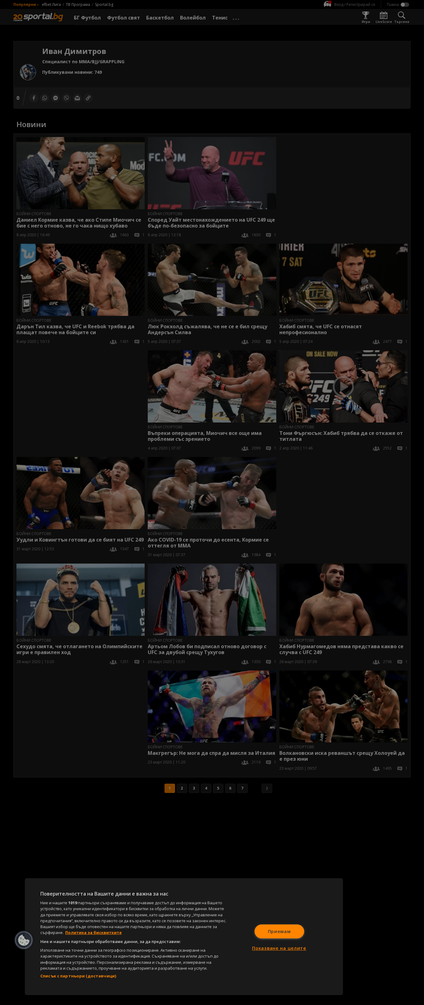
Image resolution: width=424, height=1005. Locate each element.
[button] (24, 940)
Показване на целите (279, 948)
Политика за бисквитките (93, 932)
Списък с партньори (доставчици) (78, 976)
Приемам (279, 931)
